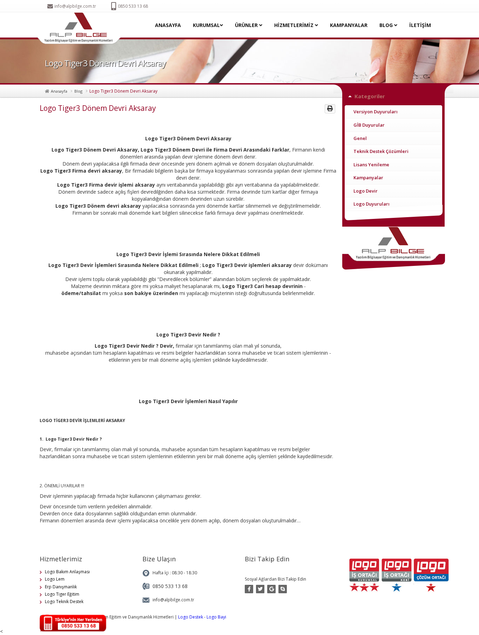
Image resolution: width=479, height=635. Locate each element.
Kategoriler (370, 96)
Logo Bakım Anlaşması (67, 572)
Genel (360, 138)
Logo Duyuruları (371, 204)
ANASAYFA (168, 25)
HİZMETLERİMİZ (294, 25)
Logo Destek (190, 617)
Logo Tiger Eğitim (62, 594)
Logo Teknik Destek (64, 601)
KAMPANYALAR (348, 25)
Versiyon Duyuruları (375, 111)
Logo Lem (55, 579)
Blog (78, 91)
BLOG (386, 25)
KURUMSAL (206, 25)
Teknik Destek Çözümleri (381, 151)
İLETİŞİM (420, 25)
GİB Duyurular (369, 125)
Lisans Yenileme (371, 164)
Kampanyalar (368, 177)
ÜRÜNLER (247, 25)
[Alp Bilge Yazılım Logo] (81, 28)
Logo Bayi (216, 617)
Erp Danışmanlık (61, 587)
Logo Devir (365, 191)
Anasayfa (59, 91)
